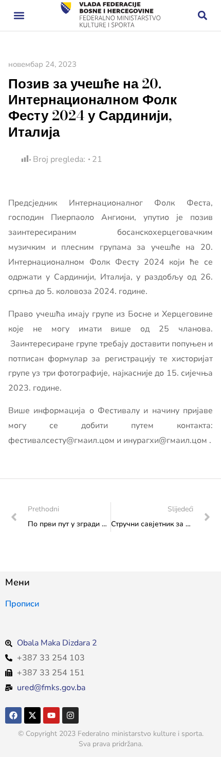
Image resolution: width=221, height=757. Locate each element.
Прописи (22, 604)
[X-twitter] (32, 715)
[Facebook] (13, 715)
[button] (18, 15)
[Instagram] (70, 715)
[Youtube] (51, 715)
